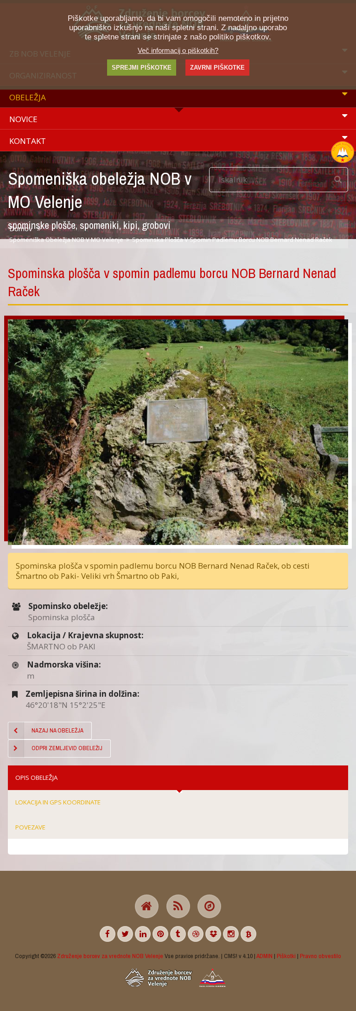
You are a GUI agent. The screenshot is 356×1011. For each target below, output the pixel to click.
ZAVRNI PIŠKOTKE (217, 67)
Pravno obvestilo (320, 956)
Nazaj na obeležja (57, 730)
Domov (20, 228)
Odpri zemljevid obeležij (67, 748)
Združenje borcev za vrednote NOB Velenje (110, 956)
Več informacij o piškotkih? (178, 50)
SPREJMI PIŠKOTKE (142, 67)
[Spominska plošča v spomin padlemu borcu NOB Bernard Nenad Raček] (178, 432)
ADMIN (264, 956)
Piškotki (286, 956)
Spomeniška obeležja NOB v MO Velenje (66, 239)
